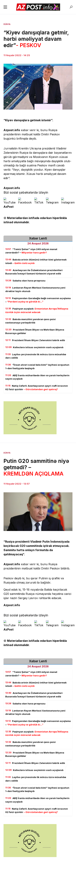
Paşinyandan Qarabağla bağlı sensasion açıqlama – (38, 300)
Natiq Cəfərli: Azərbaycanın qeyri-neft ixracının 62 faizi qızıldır (36, 387)
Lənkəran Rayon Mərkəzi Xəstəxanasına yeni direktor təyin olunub (35, 289)
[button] (5, 7)
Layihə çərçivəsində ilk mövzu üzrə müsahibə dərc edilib (35, 356)
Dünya (7, 24)
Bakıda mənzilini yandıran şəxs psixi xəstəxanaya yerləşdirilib (30, 321)
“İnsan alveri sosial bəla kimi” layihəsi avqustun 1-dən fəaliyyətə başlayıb (37, 366)
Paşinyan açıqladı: (36, 310)
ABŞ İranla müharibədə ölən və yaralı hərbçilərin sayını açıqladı (37, 377)
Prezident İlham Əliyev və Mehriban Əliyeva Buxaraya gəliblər (34, 331)
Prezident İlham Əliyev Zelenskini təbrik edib (35, 340)
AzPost (9, 206)
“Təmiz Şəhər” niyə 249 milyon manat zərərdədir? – (31, 251)
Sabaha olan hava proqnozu (25, 280)
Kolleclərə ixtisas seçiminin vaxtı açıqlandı (34, 347)
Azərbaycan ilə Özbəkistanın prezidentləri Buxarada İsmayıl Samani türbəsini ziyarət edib (34, 272)
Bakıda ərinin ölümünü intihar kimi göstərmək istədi (36, 261)
